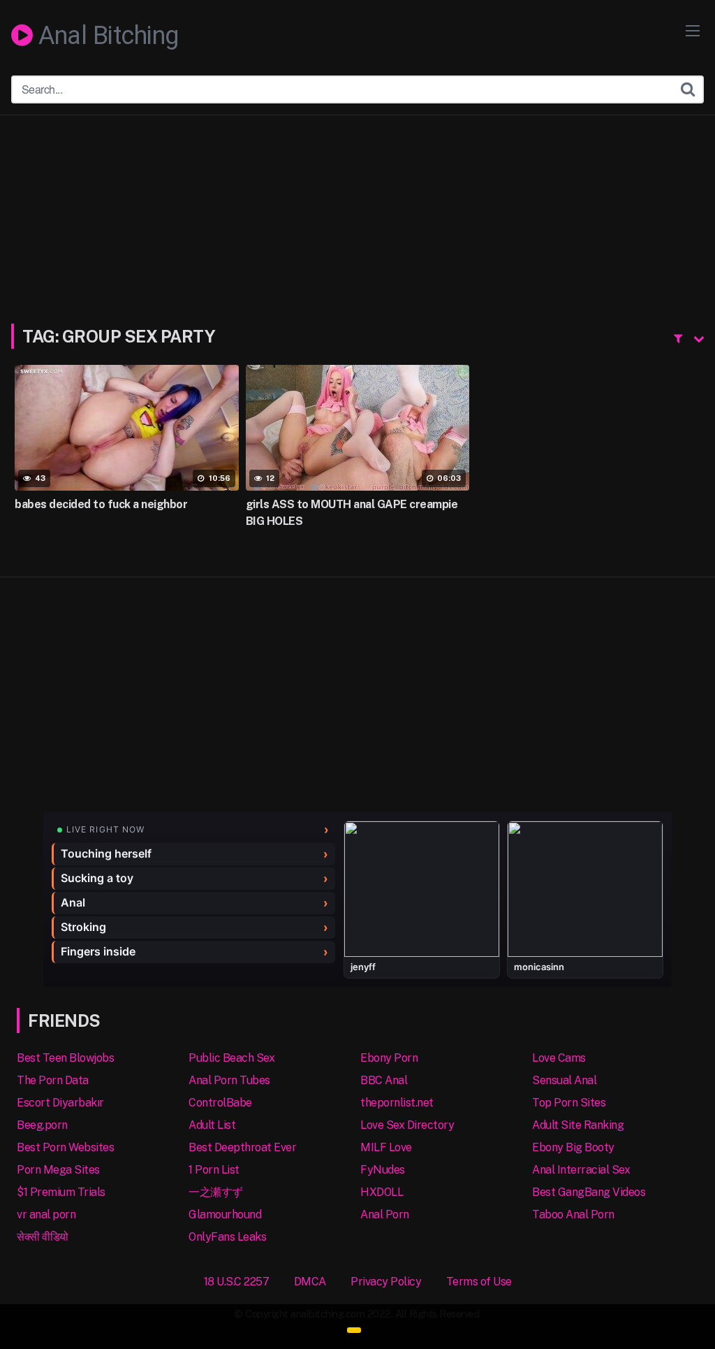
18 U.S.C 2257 (237, 1281)
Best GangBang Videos (588, 1192)
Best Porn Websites (65, 1147)
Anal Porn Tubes (229, 1080)
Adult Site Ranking (578, 1125)
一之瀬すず (216, 1192)
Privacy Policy (386, 1281)
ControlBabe (220, 1102)
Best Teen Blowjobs (65, 1058)
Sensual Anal (564, 1080)
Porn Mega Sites (58, 1169)
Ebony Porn (389, 1058)
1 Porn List (214, 1169)
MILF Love (386, 1147)
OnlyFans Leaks (227, 1236)
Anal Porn (384, 1214)
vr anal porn (46, 1214)
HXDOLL (381, 1192)
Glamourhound (225, 1214)
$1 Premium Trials (61, 1192)
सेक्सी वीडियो (42, 1236)
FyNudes (382, 1169)
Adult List (212, 1125)
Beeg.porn (42, 1125)
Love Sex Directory (407, 1125)
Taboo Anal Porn (573, 1214)
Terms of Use (479, 1281)
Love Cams (559, 1058)
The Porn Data (53, 1080)
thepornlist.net (397, 1102)
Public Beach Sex (231, 1058)
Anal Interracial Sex (581, 1169)
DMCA (310, 1281)
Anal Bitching (106, 36)
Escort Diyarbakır (60, 1102)
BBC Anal (383, 1080)
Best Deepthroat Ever (242, 1147)
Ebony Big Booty (573, 1147)
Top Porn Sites (568, 1102)
